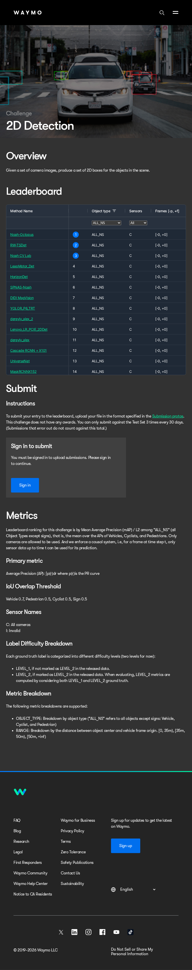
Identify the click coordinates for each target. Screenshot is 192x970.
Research (21, 841)
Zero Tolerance (73, 852)
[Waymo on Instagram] (89, 932)
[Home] (28, 13)
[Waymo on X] (61, 932)
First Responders (28, 862)
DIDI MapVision (22, 298)
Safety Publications (77, 862)
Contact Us (70, 873)
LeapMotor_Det (22, 266)
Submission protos (168, 416)
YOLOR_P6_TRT (22, 308)
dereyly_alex (20, 340)
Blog (17, 831)
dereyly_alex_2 (21, 319)
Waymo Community (30, 873)
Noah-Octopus (22, 234)
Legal (18, 852)
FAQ (17, 820)
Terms (65, 841)
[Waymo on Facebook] (103, 932)
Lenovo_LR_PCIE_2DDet (29, 329)
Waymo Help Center (31, 883)
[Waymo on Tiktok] (131, 932)
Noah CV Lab (20, 255)
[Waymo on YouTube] (117, 932)
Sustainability (72, 883)
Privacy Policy (72, 831)
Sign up (125, 846)
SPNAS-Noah (21, 287)
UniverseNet (20, 361)
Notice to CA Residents (33, 894)
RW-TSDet (18, 245)
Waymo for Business (78, 820)
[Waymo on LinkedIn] (75, 932)
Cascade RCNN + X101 (28, 350)
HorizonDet (19, 276)
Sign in (25, 485)
